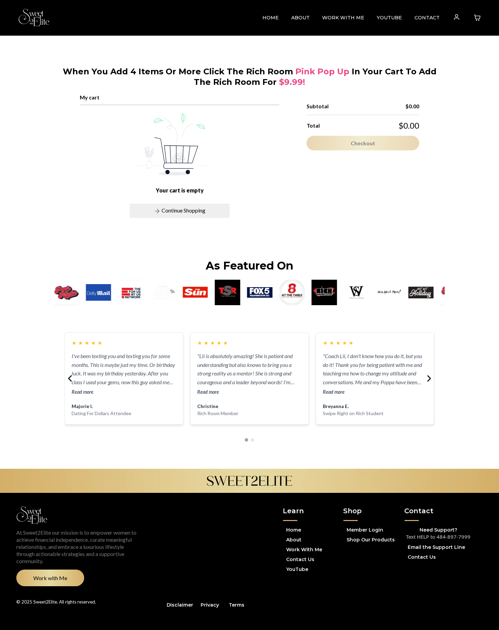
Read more (82, 392)
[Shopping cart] (477, 17)
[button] (456, 17)
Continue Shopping (183, 210)
